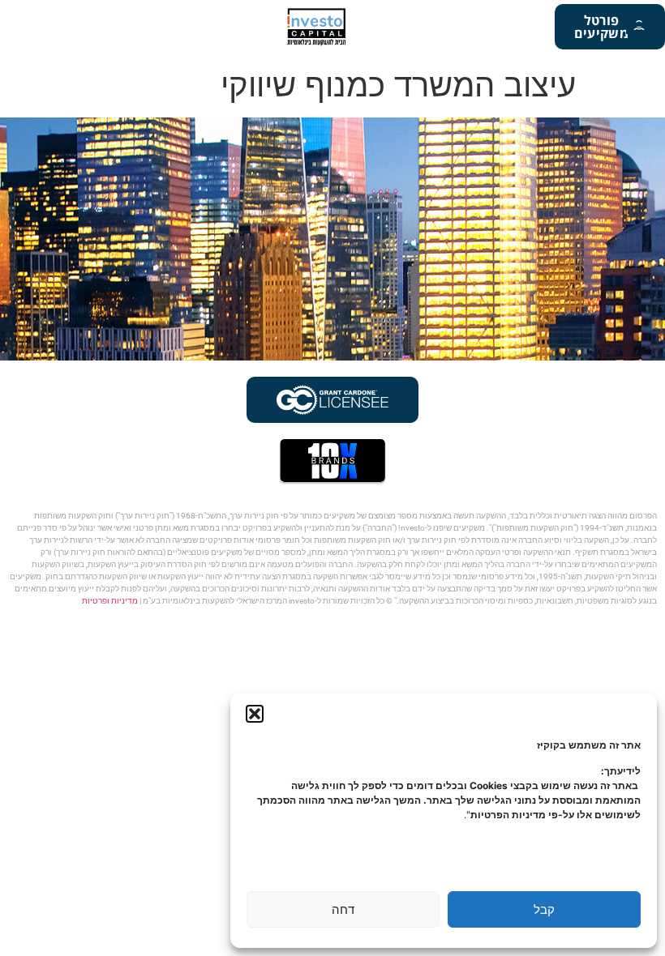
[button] (255, 714)
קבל (544, 909)
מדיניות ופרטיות (110, 600)
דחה (343, 909)
